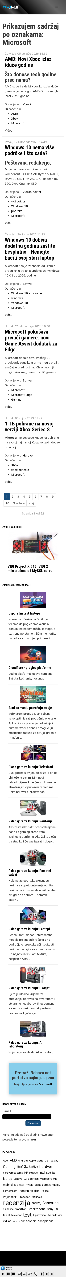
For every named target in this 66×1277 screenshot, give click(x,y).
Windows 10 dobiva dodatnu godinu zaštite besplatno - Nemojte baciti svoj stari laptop (30, 249)
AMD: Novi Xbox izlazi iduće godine (29, 62)
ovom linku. (28, 1139)
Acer (6, 1160)
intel (42, 1172)
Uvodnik (52, 1215)
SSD (56, 1209)
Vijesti (27, 104)
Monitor (19, 1185)
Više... (8, 130)
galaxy (54, 1160)
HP (26, 1172)
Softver (28, 284)
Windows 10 (19, 206)
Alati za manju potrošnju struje (30, 708)
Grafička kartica (27, 1166)
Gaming (16, 399)
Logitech (33, 1178)
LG (25, 1178)
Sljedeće (19, 503)
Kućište (50, 1172)
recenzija (16, 1203)
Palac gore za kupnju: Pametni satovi (29, 873)
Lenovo (17, 1178)
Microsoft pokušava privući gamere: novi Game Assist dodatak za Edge (31, 340)
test (27, 1215)
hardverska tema (13, 1172)
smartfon (20, 1209)
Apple (32, 1160)
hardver (45, 1166)
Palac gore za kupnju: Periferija (30, 821)
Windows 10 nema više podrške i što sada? (29, 150)
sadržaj (36, 1203)
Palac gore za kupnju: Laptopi (29, 929)
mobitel (8, 1184)
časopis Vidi (46, 1221)
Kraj (31, 503)
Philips (45, 1190)
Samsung (50, 1203)
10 (7, 503)
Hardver (28, 455)
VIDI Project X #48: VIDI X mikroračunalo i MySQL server (31, 568)
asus (40, 1160)
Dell (47, 1160)
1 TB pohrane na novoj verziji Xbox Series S (29, 426)
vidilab (7, 1221)
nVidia (29, 1184)
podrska (16, 211)
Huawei (33, 1172)
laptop (7, 1179)
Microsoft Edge (21, 395)
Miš (55, 1178)
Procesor (24, 1196)
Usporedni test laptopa (24, 613)
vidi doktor (18, 201)
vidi (60, 1215)
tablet (6, 1215)
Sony (50, 1209)
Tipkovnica (39, 1215)
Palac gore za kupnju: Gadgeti (29, 988)
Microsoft (18, 123)
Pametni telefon (29, 1190)
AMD (14, 114)
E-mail (6, 1111)
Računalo (36, 1196)
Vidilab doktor (32, 192)
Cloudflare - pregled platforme (29, 668)
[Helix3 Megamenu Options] (56, 7)
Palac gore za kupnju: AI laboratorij (25, 1044)
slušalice (8, 1209)
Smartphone (37, 1209)
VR (23, 1221)
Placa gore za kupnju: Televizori (30, 767)
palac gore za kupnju (47, 1184)
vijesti (16, 1221)
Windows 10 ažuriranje (26, 293)
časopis (31, 1221)
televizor (16, 1215)
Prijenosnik (10, 1196)
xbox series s (20, 470)
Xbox (14, 118)
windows (17, 298)
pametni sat (10, 1190)
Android (23, 1160)
